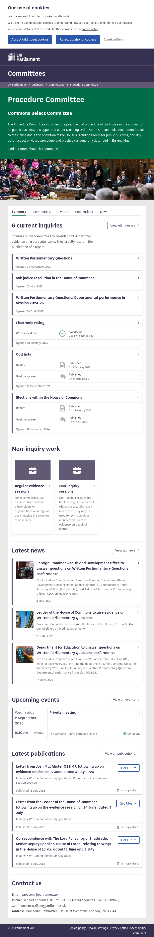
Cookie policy (77, 928)
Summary (19, 212)
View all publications (120, 753)
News (104, 212)
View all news (125, 550)
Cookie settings (114, 39)
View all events (124, 700)
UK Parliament (17, 84)
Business (37, 84)
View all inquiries (123, 225)
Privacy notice (119, 928)
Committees (26, 73)
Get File (127, 768)
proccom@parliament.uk (40, 894)
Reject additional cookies (78, 39)
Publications (84, 212)
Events (63, 212)
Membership (42, 212)
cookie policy (90, 29)
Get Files (126, 803)
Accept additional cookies (30, 39)
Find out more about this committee (34, 149)
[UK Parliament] (24, 57)
